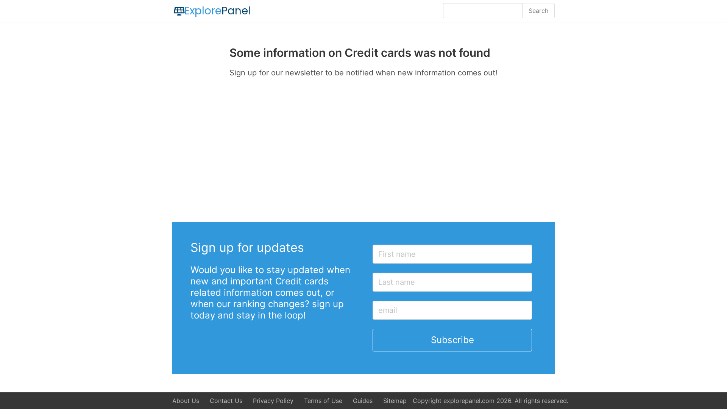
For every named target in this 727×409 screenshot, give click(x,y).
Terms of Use (323, 400)
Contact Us (226, 400)
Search (538, 10)
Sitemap (395, 400)
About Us (185, 400)
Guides (363, 400)
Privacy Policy (273, 400)
